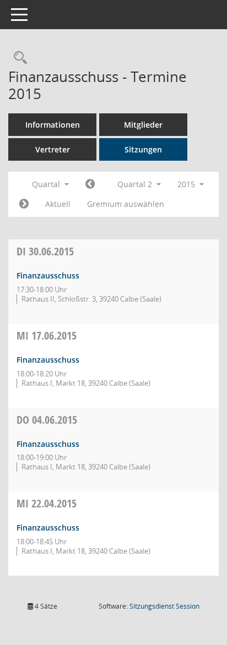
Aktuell (58, 204)
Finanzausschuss (48, 275)
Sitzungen (143, 149)
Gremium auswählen (125, 204)
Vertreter (52, 149)
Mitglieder (143, 124)
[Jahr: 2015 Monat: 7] (24, 204)
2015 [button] (187, 184)
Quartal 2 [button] (135, 184)
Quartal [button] (47, 184)
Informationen (52, 124)
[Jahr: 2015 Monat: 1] (90, 184)
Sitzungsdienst (164, 606)
